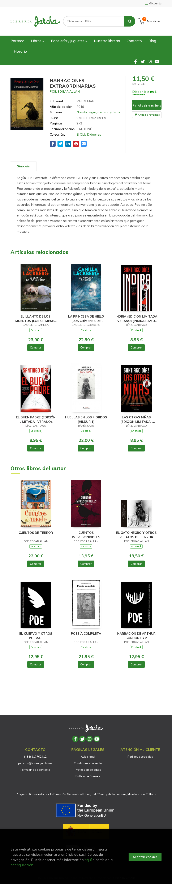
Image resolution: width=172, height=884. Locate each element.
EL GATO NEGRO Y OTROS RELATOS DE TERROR (136, 535)
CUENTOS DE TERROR (36, 533)
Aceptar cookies (145, 857)
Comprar (35, 347)
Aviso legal (88, 756)
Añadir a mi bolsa (149, 105)
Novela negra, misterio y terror (99, 112)
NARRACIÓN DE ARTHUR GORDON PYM (136, 636)
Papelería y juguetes (68, 41)
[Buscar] (129, 21)
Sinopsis (23, 166)
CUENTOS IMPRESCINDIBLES (86, 535)
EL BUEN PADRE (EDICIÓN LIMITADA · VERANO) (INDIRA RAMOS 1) (36, 419)
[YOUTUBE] (157, 61)
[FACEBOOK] (135, 61)
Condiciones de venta (88, 763)
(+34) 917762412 (35, 756)
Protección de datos (88, 769)
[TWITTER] (142, 61)
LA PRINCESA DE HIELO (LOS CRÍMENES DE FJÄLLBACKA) (86, 318)
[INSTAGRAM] (150, 61)
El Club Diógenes (89, 134)
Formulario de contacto (35, 769)
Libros (36, 41)
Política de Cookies (88, 776)
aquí (88, 859)
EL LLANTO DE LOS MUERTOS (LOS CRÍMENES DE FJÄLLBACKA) (35, 318)
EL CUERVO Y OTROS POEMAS (35, 636)
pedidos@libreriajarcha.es (35, 763)
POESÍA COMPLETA (86, 634)
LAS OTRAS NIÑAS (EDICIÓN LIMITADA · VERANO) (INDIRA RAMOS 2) (136, 419)
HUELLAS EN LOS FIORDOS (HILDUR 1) (86, 419)
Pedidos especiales (140, 756)
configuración (21, 865)
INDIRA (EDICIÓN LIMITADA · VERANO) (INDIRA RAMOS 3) (136, 318)
